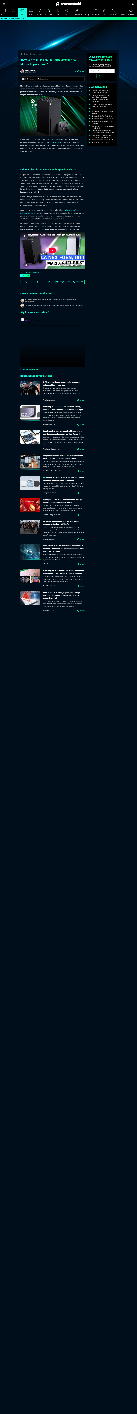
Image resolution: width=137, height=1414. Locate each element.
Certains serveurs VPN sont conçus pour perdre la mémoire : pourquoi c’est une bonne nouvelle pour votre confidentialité (63, 548)
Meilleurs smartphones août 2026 (103, 140)
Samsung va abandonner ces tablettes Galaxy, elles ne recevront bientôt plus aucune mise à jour (63, 408)
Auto (31, 14)
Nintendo (11, 18)
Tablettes (46, 424)
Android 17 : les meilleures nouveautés (100, 101)
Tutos (58, 14)
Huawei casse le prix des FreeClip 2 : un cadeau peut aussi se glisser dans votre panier (63, 479)
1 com (74, 71)
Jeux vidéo (33, 54)
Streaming (96, 14)
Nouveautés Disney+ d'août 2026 (102, 119)
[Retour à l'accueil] (68, 4)
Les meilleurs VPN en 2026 (100, 143)
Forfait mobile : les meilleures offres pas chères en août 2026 (102, 136)
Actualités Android (48, 449)
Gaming (22, 14)
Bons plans (49, 14)
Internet (45, 564)
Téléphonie (5, 14)
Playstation (18, 18)
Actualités (114, 14)
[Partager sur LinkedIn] (49, 282)
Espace (39, 14)
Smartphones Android (49, 471)
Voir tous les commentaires (31, 369)
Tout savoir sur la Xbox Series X (30, 272)
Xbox (24, 18)
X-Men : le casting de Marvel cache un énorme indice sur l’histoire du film (61, 383)
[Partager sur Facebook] (37, 282)
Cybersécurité (77, 14)
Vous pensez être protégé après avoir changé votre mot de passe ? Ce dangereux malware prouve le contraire (61, 595)
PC (13, 14)
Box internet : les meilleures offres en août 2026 (103, 127)
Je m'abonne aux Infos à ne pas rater (37, 79)
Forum (122, 14)
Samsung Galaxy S (48, 515)
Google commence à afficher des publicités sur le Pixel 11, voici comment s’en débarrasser (63, 457)
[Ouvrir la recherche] (133, 4)
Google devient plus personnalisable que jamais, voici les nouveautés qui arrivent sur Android (62, 432)
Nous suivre (79, 281)
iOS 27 (94, 109)
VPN (66, 14)
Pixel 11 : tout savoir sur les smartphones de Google (100, 96)
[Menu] (4, 4)
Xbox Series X (56, 142)
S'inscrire (101, 76)
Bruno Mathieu (30, 70)
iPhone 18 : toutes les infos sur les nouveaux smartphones (102, 105)
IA (104, 14)
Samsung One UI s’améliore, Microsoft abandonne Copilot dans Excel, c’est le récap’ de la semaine (63, 572)
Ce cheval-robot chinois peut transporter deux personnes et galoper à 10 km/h (61, 523)
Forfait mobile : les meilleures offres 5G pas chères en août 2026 (103, 131)
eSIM (86, 14)
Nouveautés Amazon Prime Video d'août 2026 (102, 122)
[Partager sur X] (25, 282)
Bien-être (131, 14)
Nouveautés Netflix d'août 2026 (102, 116)
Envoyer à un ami (64, 281)
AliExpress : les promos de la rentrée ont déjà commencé (101, 91)
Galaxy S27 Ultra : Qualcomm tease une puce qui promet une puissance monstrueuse (62, 501)
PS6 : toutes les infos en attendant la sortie (103, 112)
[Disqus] (52, 342)
